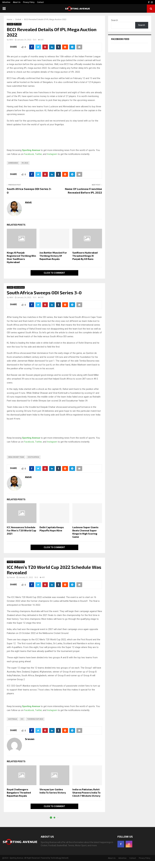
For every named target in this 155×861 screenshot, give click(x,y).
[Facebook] (120, 844)
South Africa (33, 457)
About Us (16, 2)
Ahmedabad (13, 163)
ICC (22, 719)
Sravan (12, 577)
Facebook (29, 154)
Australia (12, 719)
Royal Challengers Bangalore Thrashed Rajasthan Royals (19, 792)
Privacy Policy (29, 2)
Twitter (38, 154)
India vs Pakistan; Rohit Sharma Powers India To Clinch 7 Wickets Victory (86, 792)
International (19, 287)
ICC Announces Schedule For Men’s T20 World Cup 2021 (21, 530)
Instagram (52, 154)
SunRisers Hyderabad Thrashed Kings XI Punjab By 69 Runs (85, 255)
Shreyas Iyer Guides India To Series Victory (53, 791)
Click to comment (54, 273)
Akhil (11, 40)
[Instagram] (129, 844)
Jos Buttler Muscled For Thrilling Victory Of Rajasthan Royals (53, 255)
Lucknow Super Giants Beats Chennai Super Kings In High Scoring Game (85, 532)
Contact (40, 2)
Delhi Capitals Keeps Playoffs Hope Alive (52, 529)
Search (114, 20)
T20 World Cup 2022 (35, 719)
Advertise (6, 2)
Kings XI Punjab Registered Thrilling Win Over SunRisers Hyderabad (21, 257)
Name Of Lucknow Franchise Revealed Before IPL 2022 (83, 190)
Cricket (10, 24)
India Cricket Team (16, 457)
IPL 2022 (18, 24)
